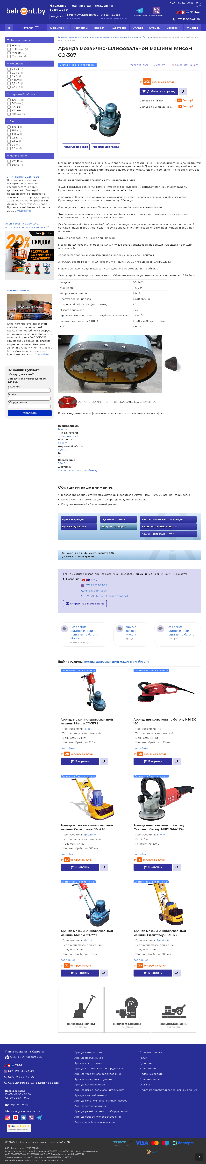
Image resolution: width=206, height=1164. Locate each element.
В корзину (82, 761)
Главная (62, 37)
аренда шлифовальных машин (85, 37)
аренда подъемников (88, 1057)
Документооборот (114, 526)
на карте (74, 18)
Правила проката (151, 1052)
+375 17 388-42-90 (187, 19)
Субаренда (147, 1063)
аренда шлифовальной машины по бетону (127, 37)
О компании (58, 27)
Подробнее (41, 354)
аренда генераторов (88, 1052)
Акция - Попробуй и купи (158, 533)
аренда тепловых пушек (90, 1106)
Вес (12, 121)
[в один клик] (183, 91)
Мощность (16, 63)
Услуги (144, 1057)
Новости (100, 27)
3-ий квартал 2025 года (23, 176)
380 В (61, 463)
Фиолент (162, 834)
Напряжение (18, 155)
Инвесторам (148, 1068)
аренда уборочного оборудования (97, 1073)
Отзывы (154, 27)
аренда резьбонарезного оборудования (101, 1111)
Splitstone (90, 834)
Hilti (158, 728)
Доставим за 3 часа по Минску (78, 470)
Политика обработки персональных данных (168, 1089)
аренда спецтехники (88, 1063)
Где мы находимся (114, 519)
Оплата (137, 27)
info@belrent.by (18, 1104)
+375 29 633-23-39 (95, 585)
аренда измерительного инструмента (99, 1089)
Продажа (57, 16)
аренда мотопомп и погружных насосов (101, 1100)
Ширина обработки (22, 94)
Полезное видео (151, 1079)
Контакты (80, 27)
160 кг (62, 456)
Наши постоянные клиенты (159, 526)
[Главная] (26, 15)
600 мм (62, 449)
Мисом (62, 429)
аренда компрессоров (89, 1084)
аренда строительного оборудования (99, 1068)
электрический (68, 436)
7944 (194, 12)
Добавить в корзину (161, 91)
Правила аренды (73, 519)
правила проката (76, 146)
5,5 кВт (62, 442)
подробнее (68, 748)
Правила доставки (74, 526)
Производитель (20, 40)
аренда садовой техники (90, 1095)
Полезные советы (151, 1073)
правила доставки (105, 146)
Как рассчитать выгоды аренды (162, 519)
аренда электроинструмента (93, 1079)
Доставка (119, 27)
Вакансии (173, 27)
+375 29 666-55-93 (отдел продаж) (106, 596)
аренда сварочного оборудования (97, 1116)
